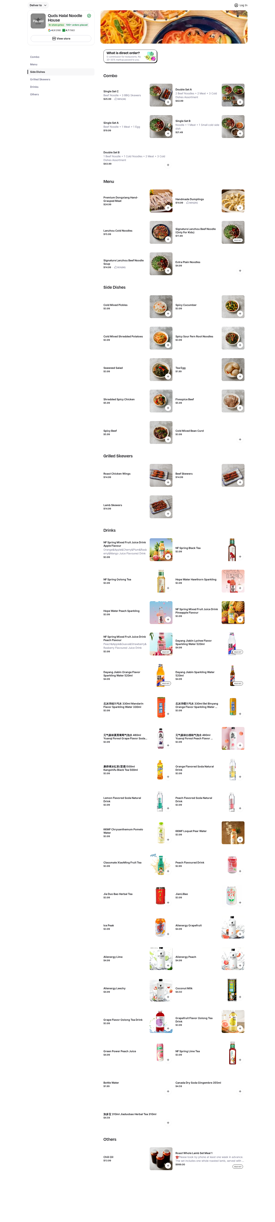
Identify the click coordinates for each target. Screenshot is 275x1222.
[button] (38, 5)
